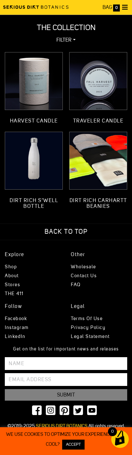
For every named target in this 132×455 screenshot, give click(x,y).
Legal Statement (90, 336)
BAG (110, 7)
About (12, 275)
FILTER (63, 40)
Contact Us (84, 275)
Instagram (17, 327)
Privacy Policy (88, 327)
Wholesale (83, 266)
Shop (11, 266)
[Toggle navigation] (125, 7)
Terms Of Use (87, 318)
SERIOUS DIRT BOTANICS (61, 426)
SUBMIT (66, 394)
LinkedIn (15, 336)
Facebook (16, 318)
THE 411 (14, 293)
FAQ (76, 284)
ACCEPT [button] (73, 445)
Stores (12, 284)
